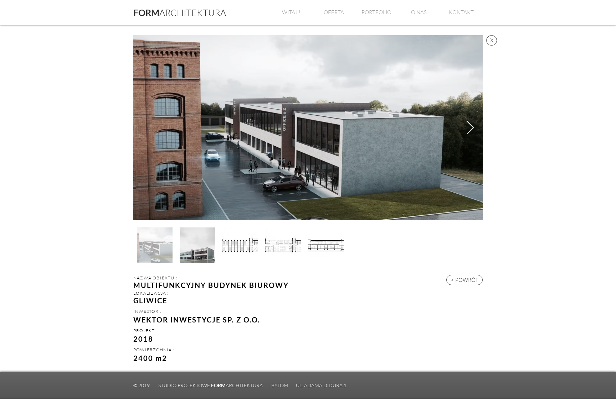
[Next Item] (470, 128)
